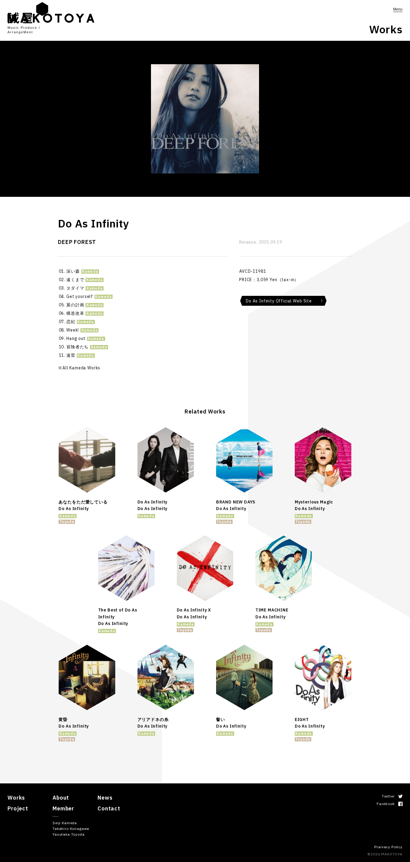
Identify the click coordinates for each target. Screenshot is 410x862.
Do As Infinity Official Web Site (279, 301)
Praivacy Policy (388, 847)
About (61, 797)
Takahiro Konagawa (71, 828)
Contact (109, 808)
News (105, 797)
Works (16, 797)
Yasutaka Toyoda (69, 834)
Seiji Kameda (65, 823)
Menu (397, 9)
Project (18, 808)
